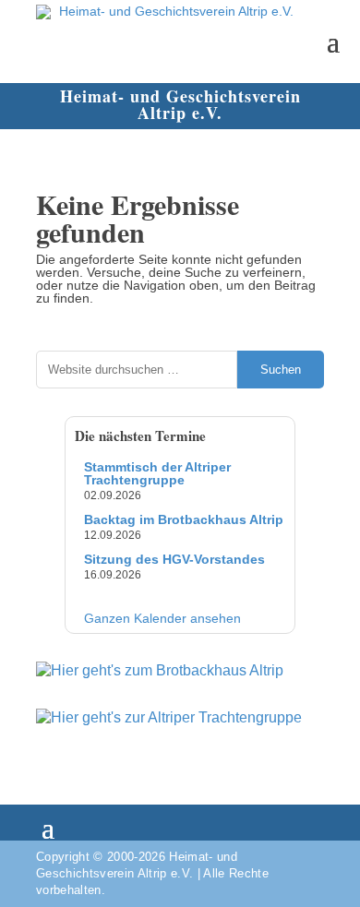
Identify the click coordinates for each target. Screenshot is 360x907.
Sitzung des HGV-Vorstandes (174, 559)
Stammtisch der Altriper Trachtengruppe (157, 473)
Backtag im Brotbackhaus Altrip (183, 519)
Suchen (280, 369)
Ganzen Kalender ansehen (162, 618)
